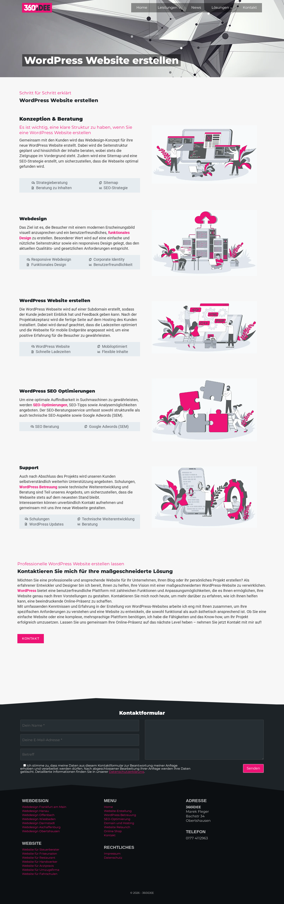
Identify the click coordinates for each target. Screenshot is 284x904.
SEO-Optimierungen (50, 405)
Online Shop (113, 831)
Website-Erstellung (118, 811)
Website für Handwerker (39, 861)
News (196, 7)
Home (141, 7)
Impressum (112, 853)
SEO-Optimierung (117, 819)
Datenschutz (113, 857)
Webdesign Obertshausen (41, 831)
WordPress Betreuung (38, 487)
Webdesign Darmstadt (38, 823)
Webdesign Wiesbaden (39, 819)
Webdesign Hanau (35, 811)
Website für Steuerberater (40, 849)
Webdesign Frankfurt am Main (44, 807)
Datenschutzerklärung (126, 772)
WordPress (26, 590)
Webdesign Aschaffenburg (41, 827)
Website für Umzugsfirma (40, 870)
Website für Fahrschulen (39, 874)
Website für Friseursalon (39, 853)
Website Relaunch (117, 827)
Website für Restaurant (38, 857)
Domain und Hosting (119, 823)
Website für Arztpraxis (38, 866)
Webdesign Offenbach (38, 815)
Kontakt (250, 7)
